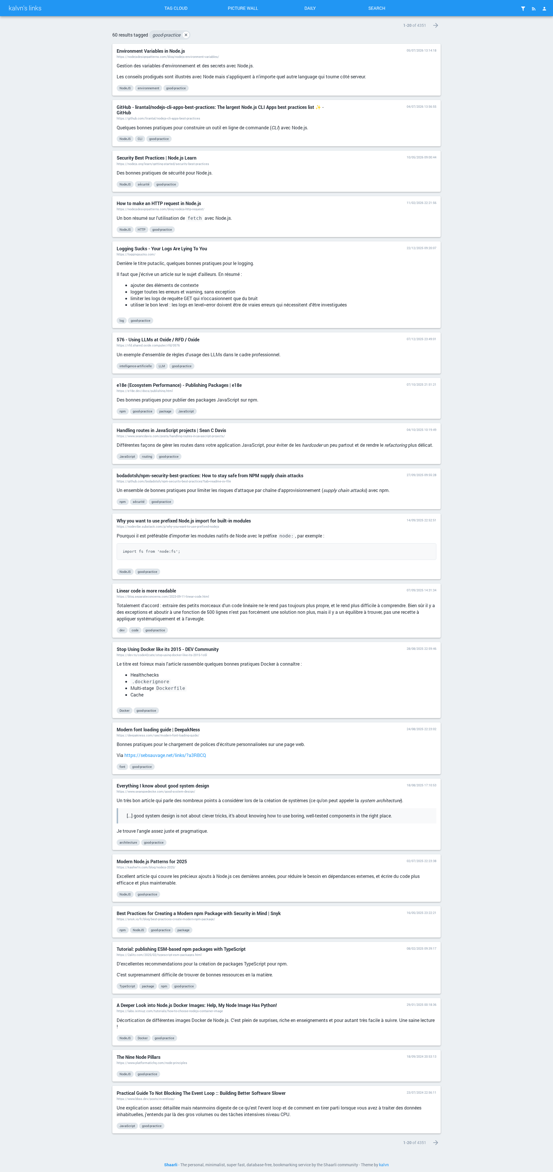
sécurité (143, 184)
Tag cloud (176, 8)
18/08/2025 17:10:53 (421, 785)
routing (147, 456)
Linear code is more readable (146, 590)
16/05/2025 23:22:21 (421, 912)
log (122, 320)
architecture (128, 842)
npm (123, 411)
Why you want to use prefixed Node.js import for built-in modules (184, 520)
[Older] (436, 25)
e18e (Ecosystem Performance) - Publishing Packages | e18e (179, 385)
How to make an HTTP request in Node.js (159, 203)
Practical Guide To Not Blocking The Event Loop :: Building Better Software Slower (201, 1093)
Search (376, 8)
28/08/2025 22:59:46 (421, 648)
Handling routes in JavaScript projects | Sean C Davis (171, 430)
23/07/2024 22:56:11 (421, 1092)
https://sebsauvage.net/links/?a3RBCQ (165, 755)
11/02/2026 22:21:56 (421, 202)
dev (122, 630)
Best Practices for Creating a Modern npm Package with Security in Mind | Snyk (199, 913)
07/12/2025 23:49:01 (421, 339)
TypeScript (127, 986)
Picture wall (243, 8)
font (122, 766)
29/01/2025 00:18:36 (421, 1004)
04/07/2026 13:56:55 (421, 106)
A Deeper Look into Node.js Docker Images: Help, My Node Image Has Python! (197, 1005)
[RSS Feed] (533, 8)
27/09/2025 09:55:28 (421, 475)
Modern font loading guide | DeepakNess (158, 729)
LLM (162, 366)
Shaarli (170, 1164)
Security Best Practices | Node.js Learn (156, 157)
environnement (148, 88)
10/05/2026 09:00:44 (421, 157)
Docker (125, 710)
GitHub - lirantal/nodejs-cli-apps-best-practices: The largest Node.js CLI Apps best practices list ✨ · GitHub (220, 109)
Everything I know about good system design (163, 785)
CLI (140, 139)
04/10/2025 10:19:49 (421, 429)
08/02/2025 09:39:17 (421, 948)
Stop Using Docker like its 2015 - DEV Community (168, 649)
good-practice (170, 35)
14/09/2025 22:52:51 (421, 520)
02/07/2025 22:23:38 (421, 861)
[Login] (544, 8)
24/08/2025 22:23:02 (421, 729)
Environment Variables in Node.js (151, 51)
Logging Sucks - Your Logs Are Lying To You (162, 248)
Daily (310, 8)
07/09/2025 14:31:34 (421, 590)
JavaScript (186, 411)
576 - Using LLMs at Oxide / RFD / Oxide (158, 339)
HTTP (141, 229)
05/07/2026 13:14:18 (421, 50)
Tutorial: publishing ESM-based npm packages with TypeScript (181, 949)
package (165, 411)
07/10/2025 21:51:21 (421, 384)
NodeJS (125, 88)
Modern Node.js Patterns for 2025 (152, 861)
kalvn (384, 1164)
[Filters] (523, 8)
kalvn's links (25, 8)
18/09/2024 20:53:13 (421, 1056)
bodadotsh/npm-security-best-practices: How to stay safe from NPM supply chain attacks (210, 475)
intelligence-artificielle (136, 366)
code (135, 630)
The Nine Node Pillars (138, 1057)
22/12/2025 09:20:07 (421, 248)
